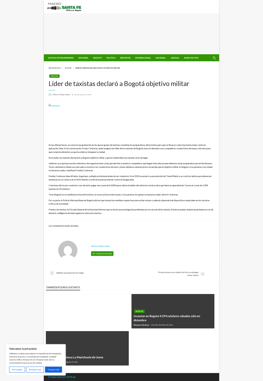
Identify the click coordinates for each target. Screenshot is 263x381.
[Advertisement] (131, 33)
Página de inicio (55, 68)
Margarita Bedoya (141, 325)
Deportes (125, 58)
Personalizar (17, 369)
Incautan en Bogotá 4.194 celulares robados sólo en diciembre (167, 318)
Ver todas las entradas (102, 253)
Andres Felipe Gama (61, 94)
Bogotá (97, 58)
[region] (35, 360)
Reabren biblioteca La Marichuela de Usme (75, 357)
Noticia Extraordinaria (61, 58)
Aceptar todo (53, 369)
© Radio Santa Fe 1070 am (62, 377)
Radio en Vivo (191, 58)
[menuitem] (61, 57)
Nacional (83, 58)
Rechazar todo (35, 369)
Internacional (143, 58)
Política (110, 58)
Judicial (175, 58)
